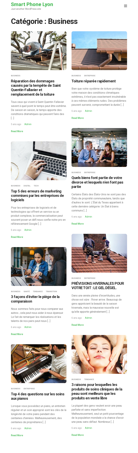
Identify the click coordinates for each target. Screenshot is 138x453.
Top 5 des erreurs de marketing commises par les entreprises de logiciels (37, 195)
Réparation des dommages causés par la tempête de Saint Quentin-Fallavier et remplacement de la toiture (36, 87)
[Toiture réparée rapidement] (99, 50)
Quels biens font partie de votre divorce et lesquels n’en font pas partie (97, 182)
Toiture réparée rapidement (94, 81)
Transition (51, 291)
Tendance (38, 291)
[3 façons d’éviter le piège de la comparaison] (38, 266)
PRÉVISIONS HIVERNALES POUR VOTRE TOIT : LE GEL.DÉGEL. (98, 285)
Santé (27, 291)
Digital (27, 186)
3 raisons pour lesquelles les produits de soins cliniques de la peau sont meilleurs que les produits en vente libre (97, 391)
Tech (36, 186)
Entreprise (89, 76)
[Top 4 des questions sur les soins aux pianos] (38, 363)
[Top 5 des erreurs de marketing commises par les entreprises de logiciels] (38, 160)
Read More (17, 131)
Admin (27, 124)
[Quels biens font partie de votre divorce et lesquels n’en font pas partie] (99, 147)
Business (15, 76)
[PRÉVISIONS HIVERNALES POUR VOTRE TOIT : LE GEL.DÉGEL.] (99, 252)
